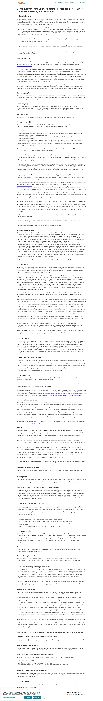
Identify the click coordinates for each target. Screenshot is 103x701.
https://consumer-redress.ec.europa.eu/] (54, 395)
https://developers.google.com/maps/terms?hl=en (35, 423)
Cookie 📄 (34, 694)
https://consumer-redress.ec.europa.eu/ (73, 395)
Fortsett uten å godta (38, 689)
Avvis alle (28, 697)
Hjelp (77, 2)
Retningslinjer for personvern (64, 698)
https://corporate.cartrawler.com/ (24, 66)
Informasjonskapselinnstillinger (9, 697)
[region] (22, 694)
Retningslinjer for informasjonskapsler (49, 698)
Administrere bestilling (69, 2)
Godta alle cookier (36, 697)
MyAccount (82, 2)
